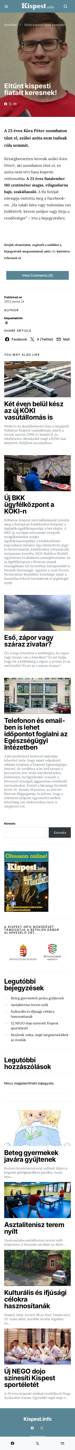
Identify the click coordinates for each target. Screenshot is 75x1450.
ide (53, 251)
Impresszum (37, 1436)
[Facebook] (32, 1428)
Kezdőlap (10, 25)
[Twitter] (42, 1428)
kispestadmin (13, 318)
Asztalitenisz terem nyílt (29, 1005)
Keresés (9, 823)
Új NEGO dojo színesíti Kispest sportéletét (34, 1025)
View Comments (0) (37, 275)
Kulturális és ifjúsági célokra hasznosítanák (32, 1014)
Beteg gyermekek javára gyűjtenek (37, 998)
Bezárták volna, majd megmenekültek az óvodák (40, 1037)
